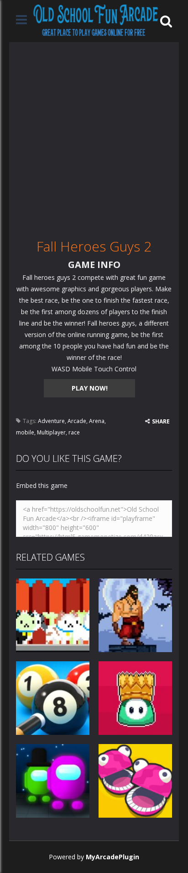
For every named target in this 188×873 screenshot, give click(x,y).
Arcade (77, 421)
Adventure (51, 421)
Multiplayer (51, 432)
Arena (96, 421)
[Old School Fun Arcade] (95, 20)
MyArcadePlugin (112, 856)
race (74, 432)
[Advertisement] (94, 136)
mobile (25, 432)
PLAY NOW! (90, 388)
